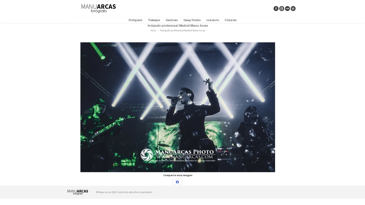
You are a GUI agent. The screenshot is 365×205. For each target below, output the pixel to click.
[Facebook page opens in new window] (276, 8)
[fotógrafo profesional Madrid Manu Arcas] (177, 107)
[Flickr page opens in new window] (287, 8)
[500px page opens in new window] (293, 8)
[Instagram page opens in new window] (281, 8)
